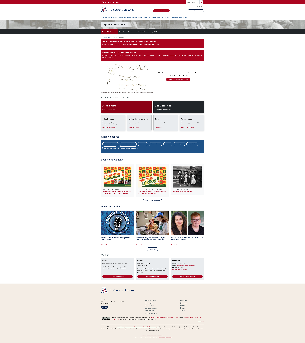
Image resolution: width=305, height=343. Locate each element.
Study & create (131, 17)
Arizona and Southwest (110, 144)
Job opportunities (149, 310)
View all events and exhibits (152, 200)
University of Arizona (110, 148)
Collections (122, 32)
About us (181, 17)
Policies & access (149, 305)
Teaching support (156, 17)
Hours (104, 261)
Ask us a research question (179, 269)
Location (140, 261)
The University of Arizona (165, 337)
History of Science (156, 144)
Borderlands (142, 144)
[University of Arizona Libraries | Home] (117, 10)
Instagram (184, 303)
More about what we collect (128, 148)
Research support (143, 17)
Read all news (152, 249)
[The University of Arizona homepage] (111, 2)
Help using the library (151, 303)
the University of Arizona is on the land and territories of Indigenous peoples (138, 327)
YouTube (183, 310)
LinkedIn (183, 305)
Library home (108, 37)
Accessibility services (151, 308)
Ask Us (161, 10)
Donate (196, 10)
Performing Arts (179, 144)
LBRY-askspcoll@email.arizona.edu (185, 265)
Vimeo (183, 308)
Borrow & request (118, 17)
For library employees (151, 313)
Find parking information (152, 276)
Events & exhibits (140, 32)
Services (130, 32)
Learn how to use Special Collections (178, 79)
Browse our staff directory (187, 276)
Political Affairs (192, 144)
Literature (167, 144)
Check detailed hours (118, 276)
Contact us (176, 261)
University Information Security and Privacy (152, 335)
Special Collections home (109, 32)
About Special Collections (155, 32)
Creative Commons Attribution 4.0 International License (164, 317)
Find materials (106, 17)
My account (200, 6)
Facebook (184, 300)
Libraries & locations (170, 17)
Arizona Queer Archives (128, 144)
